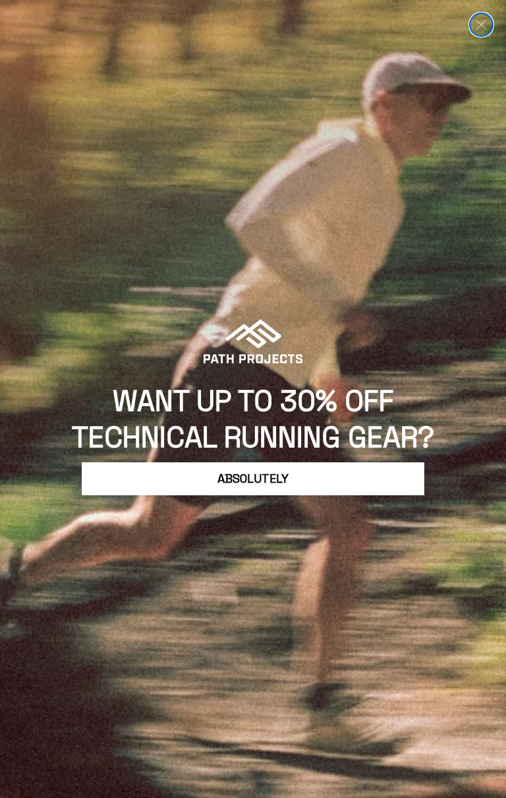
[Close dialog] (481, 24)
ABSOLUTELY (253, 478)
